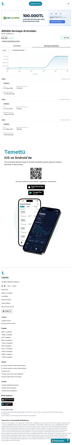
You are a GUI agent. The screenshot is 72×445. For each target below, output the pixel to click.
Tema (7, 311)
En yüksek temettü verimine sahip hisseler (13, 365)
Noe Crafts (9, 409)
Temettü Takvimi (6, 320)
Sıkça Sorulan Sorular (7, 306)
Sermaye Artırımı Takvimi (8, 323)
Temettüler (17, 46)
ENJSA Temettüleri (6, 340)
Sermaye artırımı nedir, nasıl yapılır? (11, 376)
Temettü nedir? (5, 371)
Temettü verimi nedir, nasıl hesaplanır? (12, 374)
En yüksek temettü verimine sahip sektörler (13, 368)
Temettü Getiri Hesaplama (8, 388)
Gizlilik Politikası (5, 303)
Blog (9, 286)
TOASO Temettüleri (7, 343)
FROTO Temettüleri (7, 348)
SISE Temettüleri (6, 337)
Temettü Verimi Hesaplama (9, 390)
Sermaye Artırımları (51, 46)
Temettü (5, 277)
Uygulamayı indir (35, 3)
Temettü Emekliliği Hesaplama (10, 385)
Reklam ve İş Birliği (6, 293)
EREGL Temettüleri (6, 332)
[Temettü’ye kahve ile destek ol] (60, 441)
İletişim (14, 286)
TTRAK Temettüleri (6, 357)
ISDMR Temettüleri (6, 354)
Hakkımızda (4, 289)
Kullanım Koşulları (6, 299)
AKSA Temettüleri (6, 346)
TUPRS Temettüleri (6, 351)
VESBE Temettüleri (6, 334)
